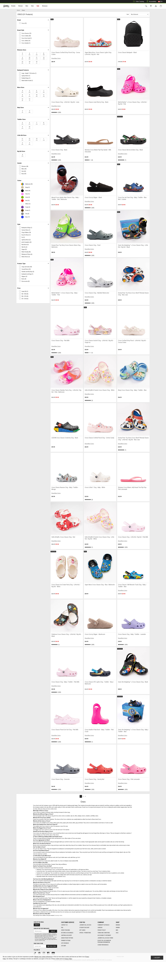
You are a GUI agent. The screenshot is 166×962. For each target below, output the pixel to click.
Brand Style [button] (20, 30)
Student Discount (84, 927)
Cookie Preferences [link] (103, 945)
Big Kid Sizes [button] (21, 151)
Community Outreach (103, 925)
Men (117, 930)
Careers (100, 927)
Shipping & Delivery (66, 935)
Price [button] (18, 288)
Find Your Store (38, 943)
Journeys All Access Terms (105, 938)
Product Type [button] (21, 263)
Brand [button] (19, 20)
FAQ (62, 927)
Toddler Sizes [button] (21, 119)
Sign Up (37, 925)
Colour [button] (19, 180)
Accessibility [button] (152, 1)
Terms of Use (52, 937)
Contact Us (64, 925)
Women (118, 927)
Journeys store (58, 915)
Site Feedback (65, 943)
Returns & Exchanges (67, 932)
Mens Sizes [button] (20, 87)
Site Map (63, 945)
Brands (118, 925)
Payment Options (65, 940)
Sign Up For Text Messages (41, 928)
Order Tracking (140, 1)
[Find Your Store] (151, 6)
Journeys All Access (85, 925)
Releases (44, 6)
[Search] (146, 6)
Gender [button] (19, 163)
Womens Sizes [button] (21, 50)
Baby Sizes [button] (20, 107)
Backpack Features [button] (23, 70)
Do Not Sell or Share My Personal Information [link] (104, 941)
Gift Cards (82, 930)
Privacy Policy (102, 930)
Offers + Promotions (85, 932)
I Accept (157, 958)
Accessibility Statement (104, 935)
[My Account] (156, 6)
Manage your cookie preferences (43, 956)
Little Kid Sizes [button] (21, 135)
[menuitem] (13, 6)
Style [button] (18, 224)
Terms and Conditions (104, 932)
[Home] (6, 6)
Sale (38, 6)
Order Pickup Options (67, 938)
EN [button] (161, 1)
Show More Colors (56, 58)
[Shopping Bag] (161, 6)
